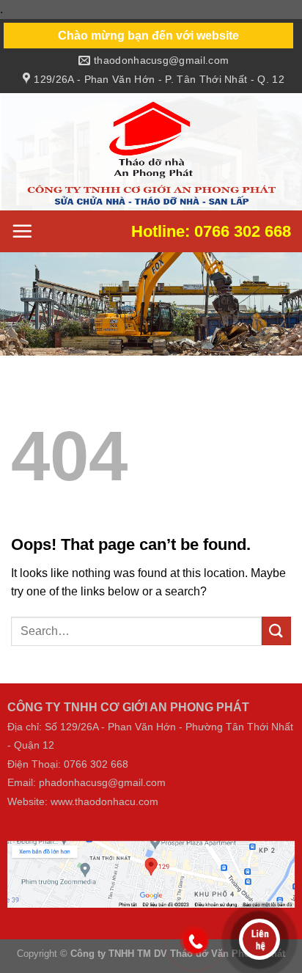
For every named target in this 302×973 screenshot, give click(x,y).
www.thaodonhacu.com (104, 801)
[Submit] (276, 631)
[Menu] (22, 230)
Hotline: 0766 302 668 (211, 231)
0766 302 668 (96, 763)
